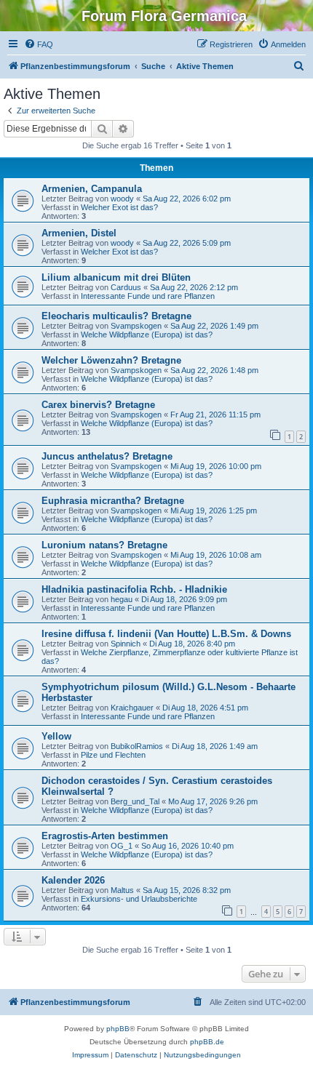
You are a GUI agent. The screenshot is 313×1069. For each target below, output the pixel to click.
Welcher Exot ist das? (119, 207)
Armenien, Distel (78, 233)
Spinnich (125, 643)
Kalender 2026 (73, 880)
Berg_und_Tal (135, 801)
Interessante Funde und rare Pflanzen (148, 296)
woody (122, 198)
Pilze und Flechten (113, 754)
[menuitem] (38, 44)
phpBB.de (207, 1042)
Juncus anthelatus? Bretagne (107, 456)
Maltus (122, 890)
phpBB (118, 1029)
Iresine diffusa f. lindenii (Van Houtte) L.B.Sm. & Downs (166, 633)
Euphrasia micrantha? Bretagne (112, 500)
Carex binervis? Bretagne (98, 404)
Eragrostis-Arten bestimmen (104, 835)
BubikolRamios (137, 746)
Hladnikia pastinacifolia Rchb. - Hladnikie (134, 589)
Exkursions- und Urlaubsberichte (139, 898)
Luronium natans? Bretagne (104, 545)
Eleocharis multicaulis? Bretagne (116, 316)
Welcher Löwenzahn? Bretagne (111, 360)
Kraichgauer (132, 707)
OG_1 (121, 845)
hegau (121, 599)
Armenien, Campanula (91, 188)
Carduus (126, 287)
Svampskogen (136, 325)
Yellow (56, 736)
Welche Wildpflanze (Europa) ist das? (147, 334)
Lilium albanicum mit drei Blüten (116, 277)
